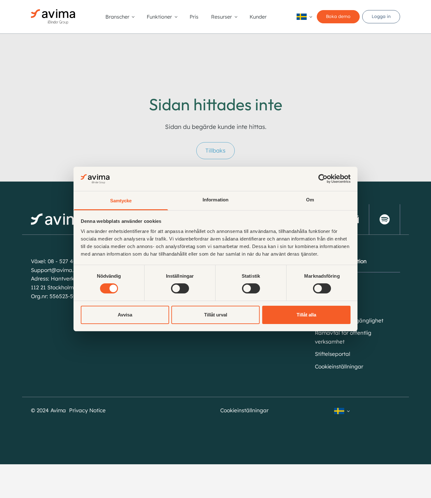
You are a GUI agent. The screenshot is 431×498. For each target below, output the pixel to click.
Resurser (221, 17)
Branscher (117, 17)
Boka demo (338, 16)
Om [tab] (310, 199)
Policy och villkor (336, 307)
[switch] (180, 288)
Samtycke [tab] (121, 200)
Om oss (324, 283)
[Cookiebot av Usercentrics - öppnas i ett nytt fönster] (323, 178)
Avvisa (125, 314)
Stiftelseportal (332, 353)
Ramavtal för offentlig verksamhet (343, 337)
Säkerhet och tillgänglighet (349, 320)
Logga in (381, 16)
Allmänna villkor (335, 295)
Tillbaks (215, 150)
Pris (194, 17)
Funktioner (159, 17)
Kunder (258, 17)
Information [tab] (215, 199)
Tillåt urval (215, 314)
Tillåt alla (306, 314)
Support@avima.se (55, 270)
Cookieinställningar (339, 366)
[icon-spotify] (384, 219)
